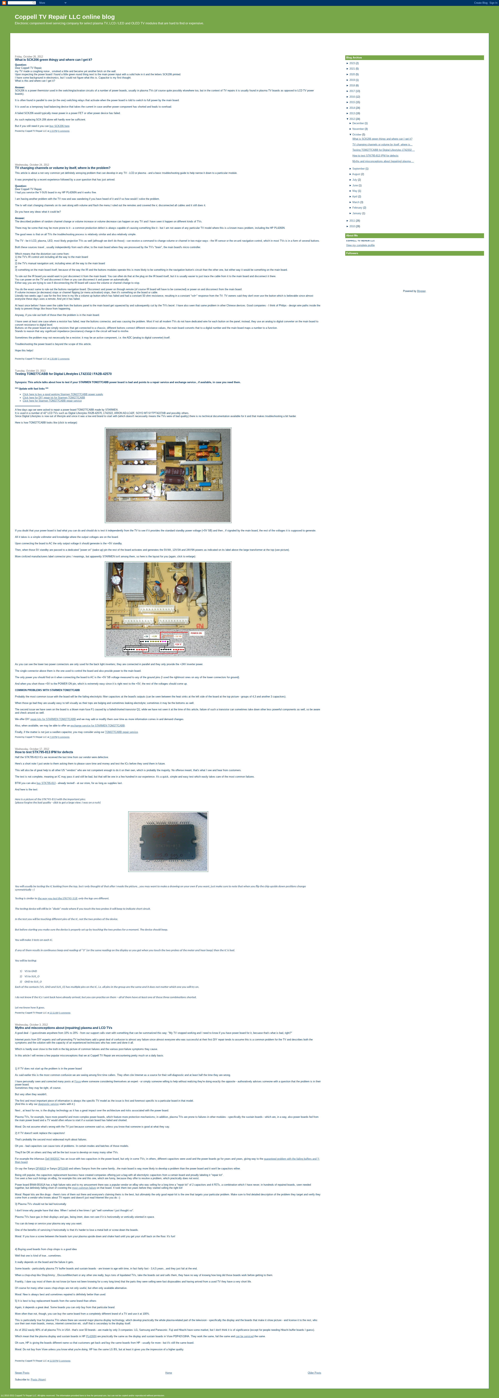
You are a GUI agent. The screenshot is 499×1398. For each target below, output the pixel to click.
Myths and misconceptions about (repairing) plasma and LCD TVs (63, 1028)
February (357, 207)
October (356, 134)
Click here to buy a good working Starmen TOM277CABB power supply (63, 394)
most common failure (84, 1187)
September (358, 168)
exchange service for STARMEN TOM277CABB (98, 725)
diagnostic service (48, 1104)
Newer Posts (22, 1372)
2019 (352, 80)
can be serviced (245, 1336)
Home (168, 1372)
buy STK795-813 (46, 783)
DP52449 (63, 1168)
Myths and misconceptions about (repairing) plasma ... (383, 161)
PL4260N (91, 1336)
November (358, 128)
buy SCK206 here (59, 126)
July (354, 179)
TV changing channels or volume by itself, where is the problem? (63, 168)
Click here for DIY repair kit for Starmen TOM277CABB (54, 397)
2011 (352, 220)
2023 (352, 63)
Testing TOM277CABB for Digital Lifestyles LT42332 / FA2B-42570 (63, 374)
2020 (352, 74)
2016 (352, 96)
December (358, 123)
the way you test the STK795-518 (57, 898)
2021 (352, 68)
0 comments (64, 131)
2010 (352, 226)
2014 (352, 107)
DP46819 (41, 1168)
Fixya (77, 1081)
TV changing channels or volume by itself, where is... (382, 144)
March (355, 202)
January (356, 213)
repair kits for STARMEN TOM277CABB (53, 719)
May (354, 190)
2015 (352, 102)
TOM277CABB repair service (121, 732)
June (355, 185)
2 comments (64, 359)
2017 (352, 91)
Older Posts (314, 1372)
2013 (352, 113)
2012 (352, 119)
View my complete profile (360, 245)
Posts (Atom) (38, 1379)
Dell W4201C (52, 1158)
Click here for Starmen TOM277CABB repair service (52, 400)
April (354, 196)
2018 (352, 85)
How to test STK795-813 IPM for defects (44, 752)
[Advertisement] (249, 42)
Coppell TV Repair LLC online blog (65, 16)
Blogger (421, 291)
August (356, 174)
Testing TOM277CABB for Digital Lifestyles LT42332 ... (383, 149)
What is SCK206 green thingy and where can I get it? (53, 59)
